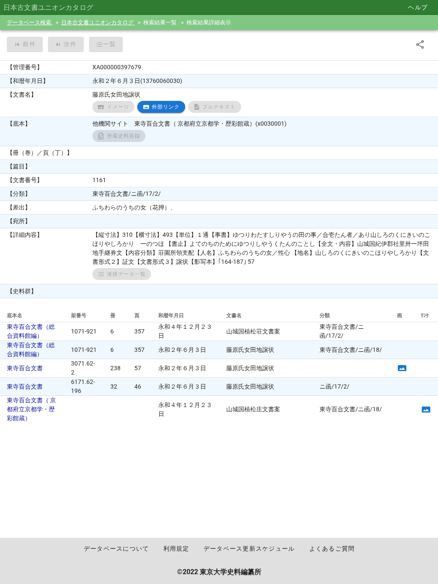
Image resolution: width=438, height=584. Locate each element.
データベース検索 (30, 22)
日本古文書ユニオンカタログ (98, 22)
